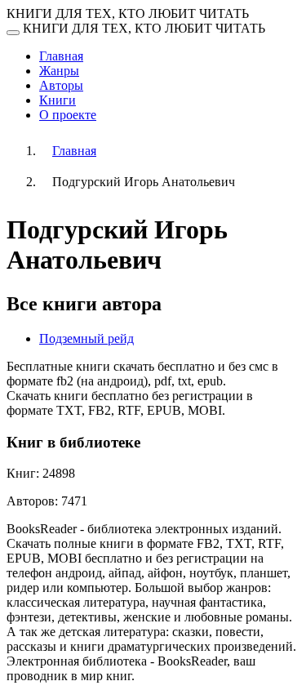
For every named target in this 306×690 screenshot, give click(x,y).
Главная (61, 56)
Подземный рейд (86, 338)
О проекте (67, 115)
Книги (57, 100)
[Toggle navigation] (13, 32)
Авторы (61, 85)
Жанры (59, 71)
